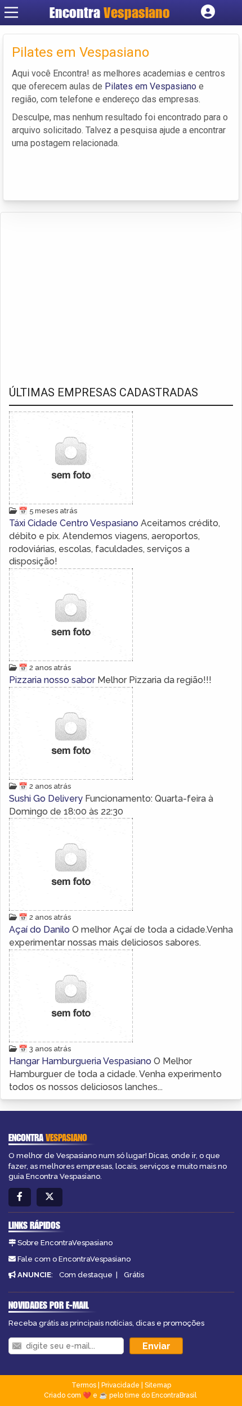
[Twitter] (49, 1197)
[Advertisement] (93, 288)
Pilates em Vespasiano (150, 86)
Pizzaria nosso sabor (53, 680)
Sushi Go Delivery (47, 798)
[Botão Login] (208, 12)
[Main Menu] (11, 12)
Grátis (134, 1275)
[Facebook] (19, 1197)
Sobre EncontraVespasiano (65, 1242)
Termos (83, 1385)
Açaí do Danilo (40, 929)
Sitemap (158, 1385)
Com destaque (86, 1275)
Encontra (110, 12)
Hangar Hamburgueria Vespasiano (81, 1061)
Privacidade (120, 1385)
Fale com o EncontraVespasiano (74, 1259)
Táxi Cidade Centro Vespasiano (75, 523)
